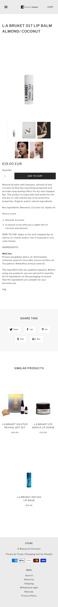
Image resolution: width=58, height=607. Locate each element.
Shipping (29, 583)
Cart (50, 7)
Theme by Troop (14, 554)
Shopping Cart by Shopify (38, 554)
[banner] (29, 7)
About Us (29, 579)
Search (29, 575)
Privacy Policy (29, 595)
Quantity (6, 170)
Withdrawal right (29, 587)
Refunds (29, 591)
